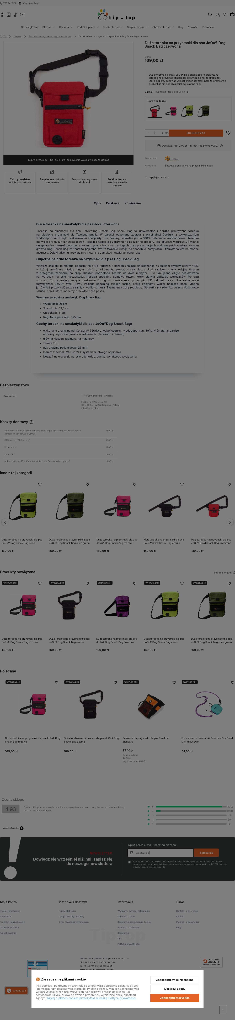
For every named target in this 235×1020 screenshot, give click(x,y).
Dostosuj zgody (174, 988)
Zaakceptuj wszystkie (175, 998)
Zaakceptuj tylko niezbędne (175, 980)
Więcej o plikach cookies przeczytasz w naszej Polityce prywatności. (91, 998)
